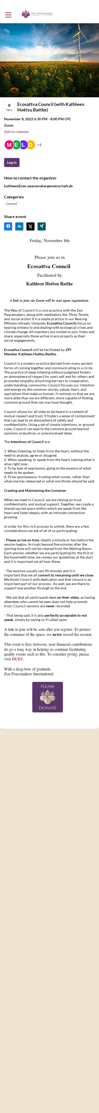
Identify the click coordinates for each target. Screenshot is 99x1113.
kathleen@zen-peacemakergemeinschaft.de (38, 186)
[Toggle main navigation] (8, 14)
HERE (17, 659)
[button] (16, 131)
